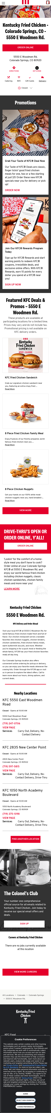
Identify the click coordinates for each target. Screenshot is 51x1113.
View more (25, 510)
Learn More (12, 589)
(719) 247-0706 (11, 723)
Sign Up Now (13, 285)
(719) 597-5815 (10, 766)
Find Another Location (25, 839)
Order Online (25, 48)
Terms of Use (27, 1078)
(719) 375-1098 (11, 814)
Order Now (12, 190)
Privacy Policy (12, 1065)
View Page (8, 728)
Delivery (42, 81)
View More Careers (25, 972)
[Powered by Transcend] (4, 1109)
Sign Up (24, 924)
